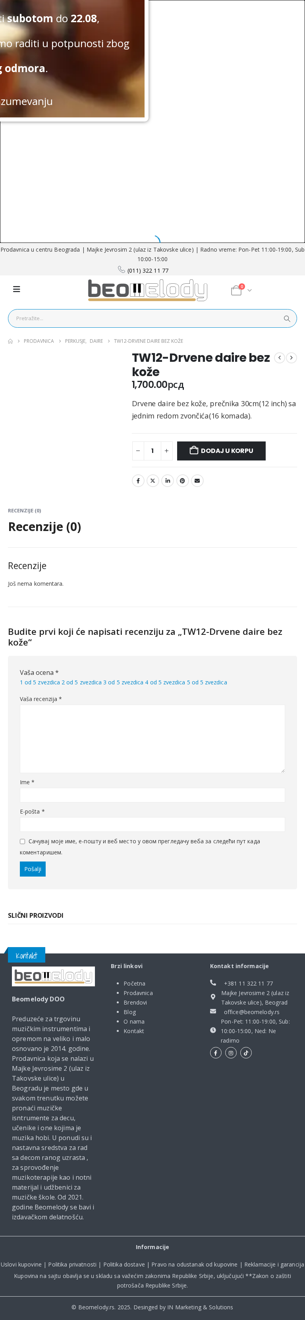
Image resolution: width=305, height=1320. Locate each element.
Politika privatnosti (72, 1264)
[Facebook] (216, 1052)
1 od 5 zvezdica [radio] (40, 682)
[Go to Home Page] (10, 341)
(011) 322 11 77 (147, 270)
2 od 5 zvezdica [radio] (82, 682)
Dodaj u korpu (227, 450)
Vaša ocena (39, 672)
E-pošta (32, 811)
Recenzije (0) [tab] (24, 510)
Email (197, 480)
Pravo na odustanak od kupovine (194, 1264)
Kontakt (134, 1031)
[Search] (287, 318)
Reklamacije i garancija (274, 1264)
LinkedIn (167, 480)
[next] (291, 357)
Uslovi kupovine (21, 1264)
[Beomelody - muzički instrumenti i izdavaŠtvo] (147, 290)
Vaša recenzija (41, 699)
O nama (134, 1021)
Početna (134, 983)
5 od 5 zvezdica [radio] (207, 682)
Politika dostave (124, 1264)
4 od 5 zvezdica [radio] (165, 682)
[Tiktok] (246, 1052)
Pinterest (182, 480)
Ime (27, 782)
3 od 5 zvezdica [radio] (123, 682)
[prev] (279, 357)
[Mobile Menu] (16, 289)
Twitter (153, 480)
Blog (130, 1012)
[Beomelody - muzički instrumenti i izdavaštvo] (53, 976)
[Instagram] (231, 1052)
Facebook (138, 480)
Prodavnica (138, 993)
